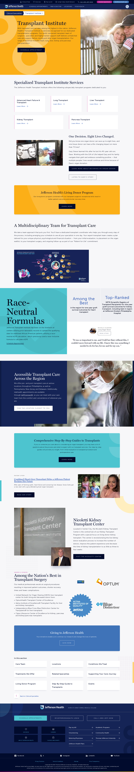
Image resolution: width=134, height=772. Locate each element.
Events (91, 684)
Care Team (20, 664)
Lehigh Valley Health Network (66, 2)
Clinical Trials (26, 2)
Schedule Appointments (104, 2)
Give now (38, 2)
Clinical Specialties (14, 13)
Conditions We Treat (98, 664)
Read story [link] (104, 333)
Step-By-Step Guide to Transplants (62, 685)
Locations (56, 664)
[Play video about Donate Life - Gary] (39, 153)
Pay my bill (49, 2)
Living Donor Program (26, 684)
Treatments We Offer (25, 674)
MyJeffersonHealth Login (121, 2)
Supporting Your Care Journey (102, 674)
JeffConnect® (27, 395)
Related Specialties (60, 674)
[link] (22, 106)
